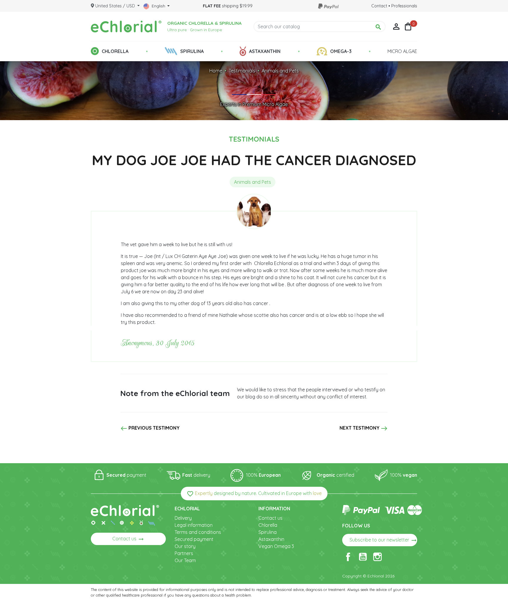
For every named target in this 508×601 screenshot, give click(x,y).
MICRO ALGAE (402, 51)
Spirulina (267, 532)
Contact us (128, 539)
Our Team (185, 560)
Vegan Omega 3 (276, 546)
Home (215, 71)
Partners (184, 553)
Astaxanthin (271, 539)
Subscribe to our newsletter (383, 540)
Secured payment (194, 539)
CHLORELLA (115, 51)
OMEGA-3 (341, 51)
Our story (185, 546)
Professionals (404, 6)
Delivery (183, 518)
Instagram (377, 557)
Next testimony (364, 428)
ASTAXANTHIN (264, 51)
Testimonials (242, 71)
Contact (379, 6)
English (158, 6)
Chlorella (267, 525)
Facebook (348, 557)
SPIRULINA (192, 51)
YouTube (363, 557)
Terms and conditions (198, 532)
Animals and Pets (280, 71)
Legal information (194, 525)
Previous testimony (150, 428)
